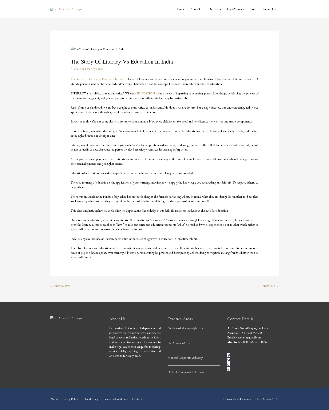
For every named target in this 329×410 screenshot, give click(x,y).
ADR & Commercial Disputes (186, 372)
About (54, 399)
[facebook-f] (228, 355)
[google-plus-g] (228, 364)
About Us (197, 9)
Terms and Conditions (115, 399)
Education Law (81, 69)
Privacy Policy (70, 399)
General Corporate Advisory (185, 358)
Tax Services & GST (180, 343)
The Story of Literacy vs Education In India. (98, 79)
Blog (252, 9)
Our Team (215, 9)
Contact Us (268, 9)
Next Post (270, 286)
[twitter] (228, 360)
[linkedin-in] (228, 369)
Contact (137, 399)
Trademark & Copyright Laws (186, 328)
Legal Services (235, 9)
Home (180, 9)
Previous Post (60, 286)
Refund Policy (90, 399)
